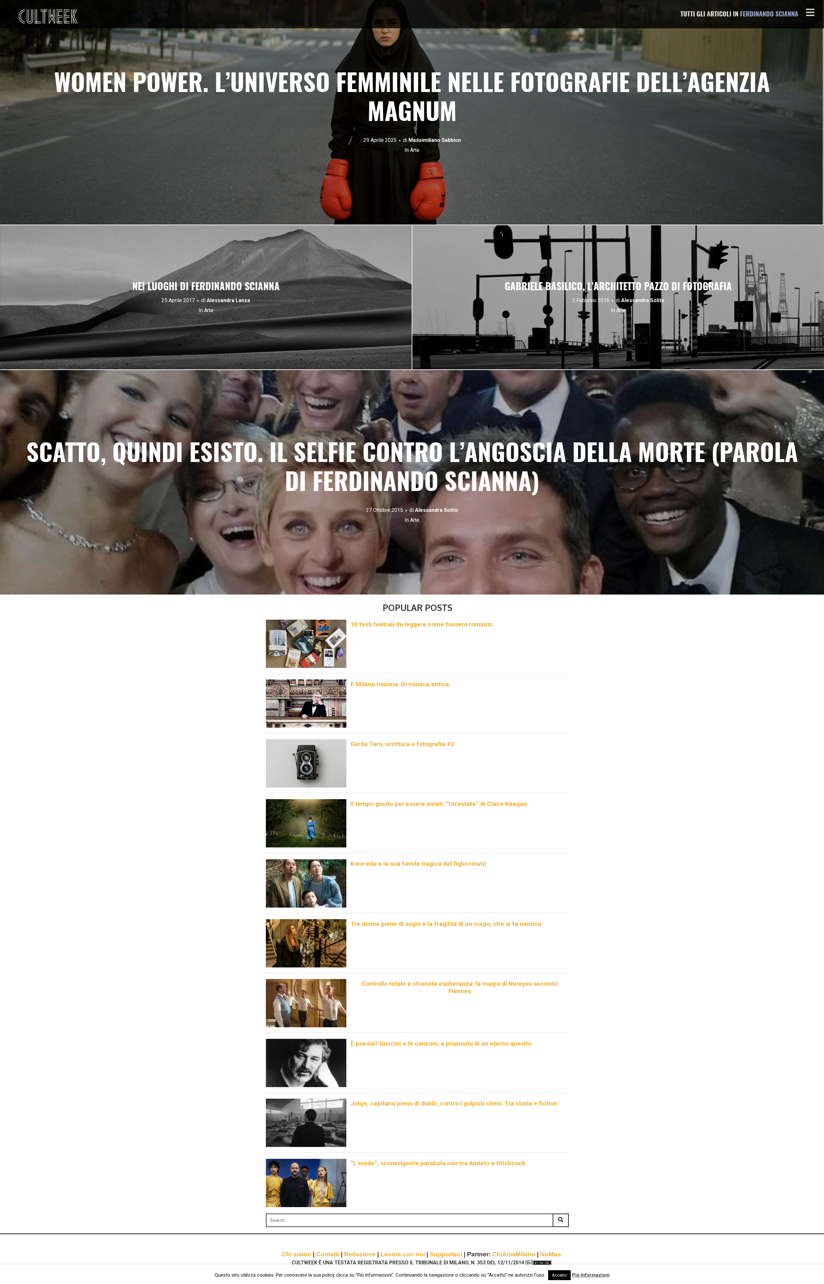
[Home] (49, 16)
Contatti (327, 1254)
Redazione (360, 1254)
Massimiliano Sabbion (434, 140)
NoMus (550, 1254)
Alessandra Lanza (228, 300)
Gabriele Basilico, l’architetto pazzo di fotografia (618, 287)
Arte (414, 150)
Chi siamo (296, 1254)
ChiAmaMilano (513, 1254)
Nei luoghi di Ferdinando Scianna (206, 287)
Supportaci (446, 1254)
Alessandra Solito (642, 300)
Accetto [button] (559, 1275)
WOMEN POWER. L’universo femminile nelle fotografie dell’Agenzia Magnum (412, 99)
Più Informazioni (591, 1275)
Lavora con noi (402, 1254)
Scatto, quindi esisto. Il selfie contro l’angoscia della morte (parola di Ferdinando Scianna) (412, 469)
